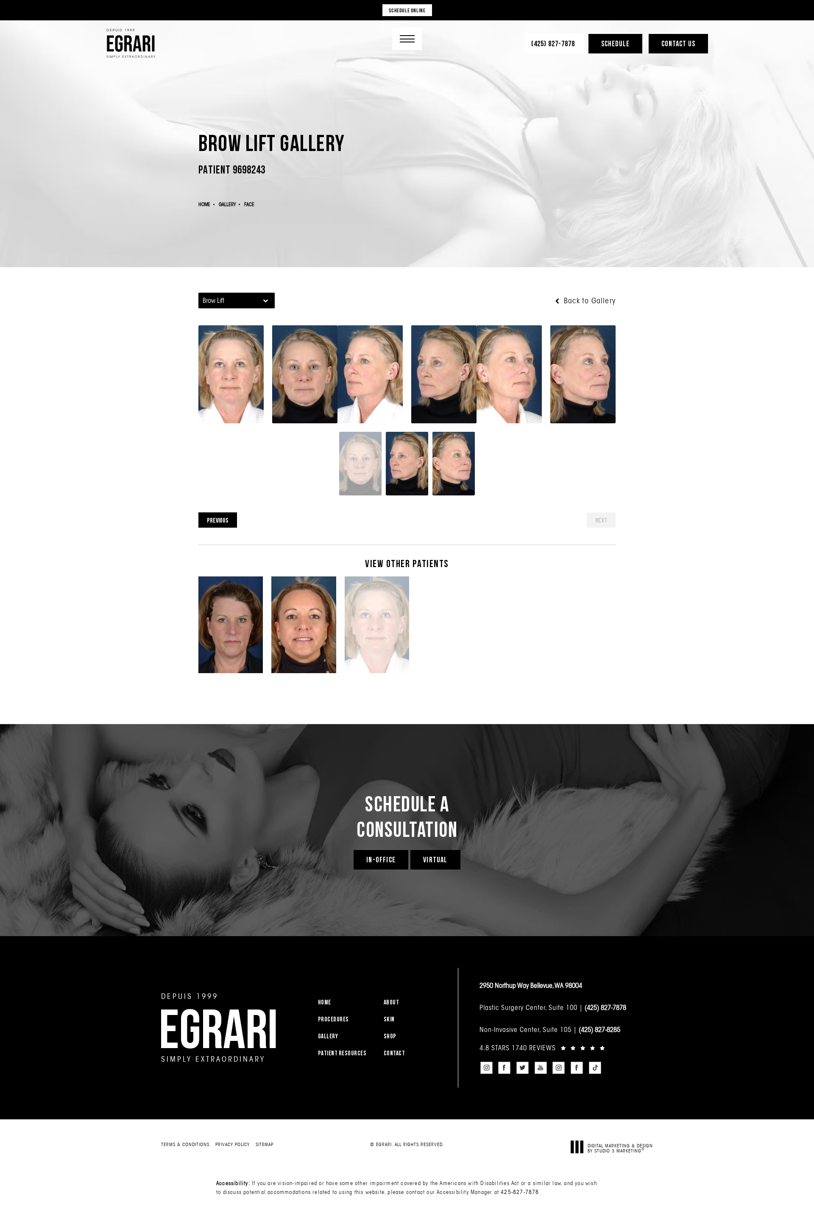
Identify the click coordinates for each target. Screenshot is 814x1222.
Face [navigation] (249, 204)
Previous (218, 520)
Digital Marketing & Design (620, 1148)
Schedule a (407, 816)
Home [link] (324, 1002)
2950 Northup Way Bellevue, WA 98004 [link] (530, 985)
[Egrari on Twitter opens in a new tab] (522, 1068)
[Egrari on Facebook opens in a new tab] (504, 1068)
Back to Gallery (589, 301)
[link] (554, 43)
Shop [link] (390, 1036)
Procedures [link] (333, 1019)
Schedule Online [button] (407, 10)
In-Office (381, 860)
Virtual (435, 860)
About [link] (391, 1002)
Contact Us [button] (678, 43)
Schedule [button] (615, 43)
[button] (407, 39)
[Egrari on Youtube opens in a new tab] (540, 1068)
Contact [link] (394, 1053)
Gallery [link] (328, 1036)
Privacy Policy (232, 1144)
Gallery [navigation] (227, 204)
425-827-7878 (520, 1192)
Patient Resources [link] (342, 1053)
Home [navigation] (204, 204)
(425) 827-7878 (605, 1007)
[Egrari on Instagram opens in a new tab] (486, 1068)
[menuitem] (345, 1002)
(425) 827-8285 (599, 1029)
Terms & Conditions (185, 1144)
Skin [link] (389, 1019)
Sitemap (264, 1144)
